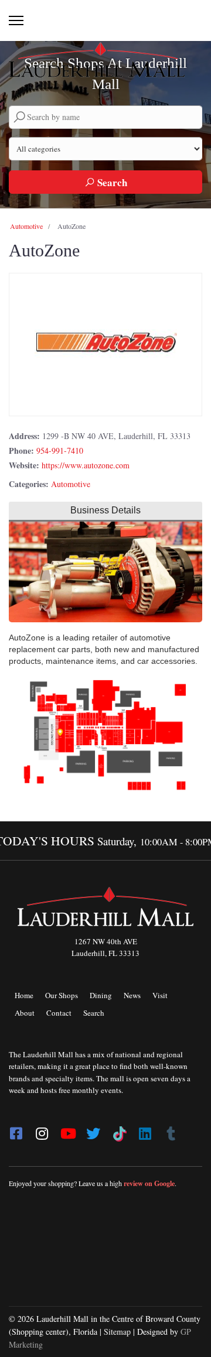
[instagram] (42, 1130)
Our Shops (61, 995)
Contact (59, 1013)
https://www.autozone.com (86, 465)
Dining (101, 995)
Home (24, 995)
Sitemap (117, 1331)
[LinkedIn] (145, 1130)
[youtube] (67, 1130)
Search (111, 182)
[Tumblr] (171, 1130)
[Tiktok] (119, 1130)
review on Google (149, 1183)
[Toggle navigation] (16, 20)
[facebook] (16, 1130)
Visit (160, 995)
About (25, 1013)
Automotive (26, 226)
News (132, 995)
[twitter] (93, 1130)
